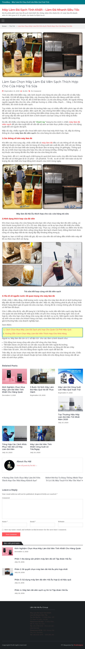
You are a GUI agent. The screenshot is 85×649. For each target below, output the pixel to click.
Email (33, 522)
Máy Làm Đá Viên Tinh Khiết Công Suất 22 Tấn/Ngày (41, 446)
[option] (31, 2)
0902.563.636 (34, 628)
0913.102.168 (49, 626)
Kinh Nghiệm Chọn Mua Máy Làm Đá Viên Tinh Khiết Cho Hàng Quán (13, 389)
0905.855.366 (49, 635)
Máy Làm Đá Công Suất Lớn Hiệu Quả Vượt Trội (30, 2)
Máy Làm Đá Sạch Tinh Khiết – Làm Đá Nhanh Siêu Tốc (40, 9)
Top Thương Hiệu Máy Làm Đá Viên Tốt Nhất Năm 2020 (69, 417)
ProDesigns (78, 645)
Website (61, 522)
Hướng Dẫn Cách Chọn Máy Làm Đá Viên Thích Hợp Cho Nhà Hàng (36, 333)
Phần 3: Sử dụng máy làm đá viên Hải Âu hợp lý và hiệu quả (43, 580)
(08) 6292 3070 (38, 635)
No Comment (36, 91)
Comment (6, 498)
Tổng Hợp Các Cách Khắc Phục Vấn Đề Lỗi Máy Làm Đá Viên (14, 446)
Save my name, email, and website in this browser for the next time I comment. (35, 530)
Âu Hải (24, 91)
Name (5, 522)
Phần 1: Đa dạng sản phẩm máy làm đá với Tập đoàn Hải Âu (43, 559)
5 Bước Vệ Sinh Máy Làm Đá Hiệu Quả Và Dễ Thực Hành (42, 389)
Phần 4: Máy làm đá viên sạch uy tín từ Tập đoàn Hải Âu (41, 590)
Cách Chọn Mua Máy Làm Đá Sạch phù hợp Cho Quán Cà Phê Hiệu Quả (38, 330)
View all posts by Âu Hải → (27, 465)
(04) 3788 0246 (38, 626)
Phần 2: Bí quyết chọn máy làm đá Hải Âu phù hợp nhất (41, 569)
